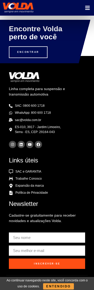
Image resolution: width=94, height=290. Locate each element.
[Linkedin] (21, 144)
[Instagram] (12, 144)
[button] (87, 8)
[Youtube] (29, 144)
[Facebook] (38, 144)
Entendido (58, 286)
